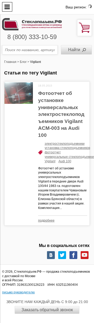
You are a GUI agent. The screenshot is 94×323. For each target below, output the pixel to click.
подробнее (46, 220)
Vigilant (50, 161)
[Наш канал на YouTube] (85, 255)
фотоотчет (53, 152)
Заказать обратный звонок (47, 310)
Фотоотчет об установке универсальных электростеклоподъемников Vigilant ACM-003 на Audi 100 (61, 114)
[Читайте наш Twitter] (62, 255)
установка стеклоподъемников (67, 148)
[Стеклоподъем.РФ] (32, 23)
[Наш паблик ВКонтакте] (51, 255)
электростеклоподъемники (65, 144)
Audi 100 (64, 161)
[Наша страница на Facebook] (73, 255)
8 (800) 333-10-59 (32, 36)
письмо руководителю (18, 292)
